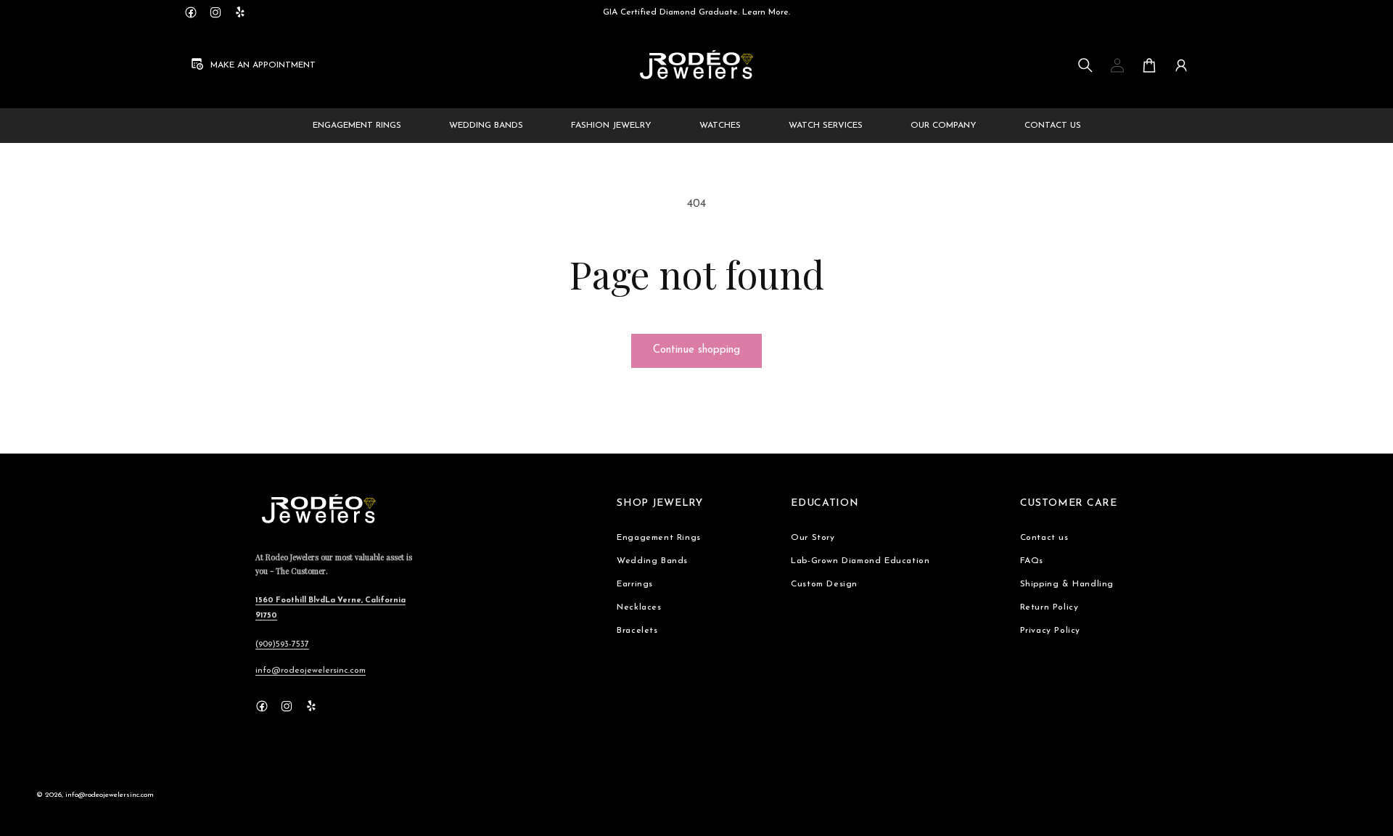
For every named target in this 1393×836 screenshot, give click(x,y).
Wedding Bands (652, 561)
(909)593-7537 (282, 644)
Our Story (812, 537)
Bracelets (637, 630)
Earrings (635, 584)
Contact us (1044, 537)
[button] (1085, 65)
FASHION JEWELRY (611, 125)
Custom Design (824, 584)
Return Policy (1049, 607)
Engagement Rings (659, 537)
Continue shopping (696, 350)
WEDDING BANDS (486, 125)
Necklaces (639, 607)
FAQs (1031, 561)
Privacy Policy (1050, 630)
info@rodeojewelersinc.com (310, 670)
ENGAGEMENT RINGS (357, 125)
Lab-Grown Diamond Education (860, 561)
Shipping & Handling (1067, 584)
